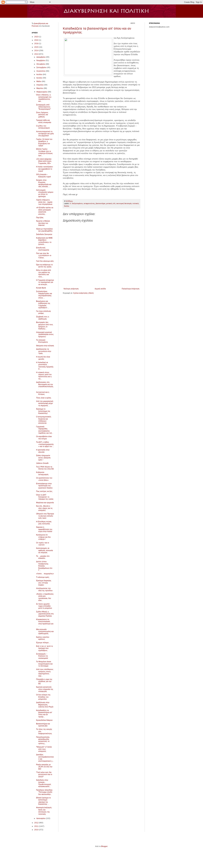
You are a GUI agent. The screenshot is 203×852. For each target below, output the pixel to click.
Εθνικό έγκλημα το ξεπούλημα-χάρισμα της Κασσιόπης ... (43, 801)
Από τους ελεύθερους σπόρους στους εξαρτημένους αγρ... (44, 672)
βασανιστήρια (100, 203)
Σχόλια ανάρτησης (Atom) (83, 293)
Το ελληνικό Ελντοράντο (42, 341)
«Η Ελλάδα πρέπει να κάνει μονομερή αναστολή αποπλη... (44, 211)
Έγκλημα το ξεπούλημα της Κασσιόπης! (43, 411)
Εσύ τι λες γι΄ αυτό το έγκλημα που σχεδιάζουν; (44, 648)
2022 (36, 40)
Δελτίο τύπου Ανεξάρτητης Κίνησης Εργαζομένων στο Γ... (44, 566)
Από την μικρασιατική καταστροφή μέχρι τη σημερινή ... (44, 403)
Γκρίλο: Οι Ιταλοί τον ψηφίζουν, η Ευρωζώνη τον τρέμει (44, 142)
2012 (36, 823)
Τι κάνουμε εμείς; (42, 577)
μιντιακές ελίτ (110, 203)
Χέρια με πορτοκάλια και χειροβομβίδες (44, 230)
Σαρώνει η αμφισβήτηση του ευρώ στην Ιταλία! (44, 529)
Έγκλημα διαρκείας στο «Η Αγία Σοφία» (43, 583)
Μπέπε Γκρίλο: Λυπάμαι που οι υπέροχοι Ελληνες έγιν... (44, 152)
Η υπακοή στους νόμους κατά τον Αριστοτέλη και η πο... (44, 375)
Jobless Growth (42, 463)
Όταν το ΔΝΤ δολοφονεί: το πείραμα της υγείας (44, 497)
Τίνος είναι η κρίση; (43, 398)
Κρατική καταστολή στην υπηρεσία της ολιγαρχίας (44, 689)
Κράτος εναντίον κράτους (42, 638)
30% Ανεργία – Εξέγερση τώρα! (43, 175)
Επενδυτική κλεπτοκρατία (42, 249)
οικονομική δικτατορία (124, 203)
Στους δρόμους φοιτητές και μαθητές (42, 114)
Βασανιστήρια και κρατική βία (43, 725)
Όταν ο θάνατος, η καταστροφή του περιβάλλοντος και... (43, 98)
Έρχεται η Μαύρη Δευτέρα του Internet (43, 223)
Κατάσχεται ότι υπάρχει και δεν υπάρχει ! (43, 537)
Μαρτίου (40, 88)
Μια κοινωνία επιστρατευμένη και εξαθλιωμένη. (45, 631)
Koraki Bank (41, 288)
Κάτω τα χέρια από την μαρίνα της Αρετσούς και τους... (43, 273)
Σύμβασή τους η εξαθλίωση (42, 318)
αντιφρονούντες (89, 203)
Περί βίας (40, 218)
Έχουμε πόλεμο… (43, 643)
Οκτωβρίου (41, 64)
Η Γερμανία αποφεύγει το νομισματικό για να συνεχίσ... (45, 282)
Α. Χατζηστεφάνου (76, 203)
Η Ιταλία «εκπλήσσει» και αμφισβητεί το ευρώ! (44, 169)
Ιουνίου (39, 78)
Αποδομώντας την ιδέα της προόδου (44, 589)
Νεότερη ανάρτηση (71, 289)
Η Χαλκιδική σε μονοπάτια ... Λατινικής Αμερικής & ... (44, 365)
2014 (36, 50)
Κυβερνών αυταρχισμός (42, 473)
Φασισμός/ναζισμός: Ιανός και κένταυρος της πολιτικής (44, 811)
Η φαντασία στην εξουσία (42, 451)
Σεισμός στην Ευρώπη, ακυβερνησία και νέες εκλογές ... (43, 183)
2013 (36, 54)
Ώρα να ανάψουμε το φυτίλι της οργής (44, 266)
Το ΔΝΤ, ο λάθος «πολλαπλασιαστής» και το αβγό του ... (45, 444)
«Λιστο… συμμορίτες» (45, 574)
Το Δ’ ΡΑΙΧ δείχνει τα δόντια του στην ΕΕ (45, 468)
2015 (36, 47)
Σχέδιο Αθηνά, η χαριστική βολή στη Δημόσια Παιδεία (45, 614)
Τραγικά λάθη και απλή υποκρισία (43, 121)
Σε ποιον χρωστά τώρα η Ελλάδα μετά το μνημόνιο (44, 606)
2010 (36, 830)
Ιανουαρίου (41, 818)
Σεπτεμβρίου (41, 67)
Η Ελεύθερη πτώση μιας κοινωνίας (43, 523)
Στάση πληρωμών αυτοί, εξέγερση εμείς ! (43, 457)
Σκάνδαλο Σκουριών (44, 234)
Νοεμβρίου (41, 60)
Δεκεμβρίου (41, 57)
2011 (36, 826)
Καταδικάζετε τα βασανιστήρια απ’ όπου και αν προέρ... (44, 713)
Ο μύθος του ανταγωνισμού (43, 127)
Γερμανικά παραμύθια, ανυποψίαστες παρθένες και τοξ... (44, 430)
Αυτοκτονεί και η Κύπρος (42, 393)
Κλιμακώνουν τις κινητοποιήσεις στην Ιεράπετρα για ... (44, 622)
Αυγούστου (41, 71)
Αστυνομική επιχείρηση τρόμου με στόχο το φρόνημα (44, 193)
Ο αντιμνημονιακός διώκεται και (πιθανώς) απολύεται (43, 420)
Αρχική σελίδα (100, 289)
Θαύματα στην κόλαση (45, 346)
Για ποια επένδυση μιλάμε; (43, 312)
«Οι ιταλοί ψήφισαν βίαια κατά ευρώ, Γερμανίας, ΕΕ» (44, 161)
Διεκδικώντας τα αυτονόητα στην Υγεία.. (43, 351)
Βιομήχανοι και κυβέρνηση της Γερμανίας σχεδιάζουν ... (43, 304)
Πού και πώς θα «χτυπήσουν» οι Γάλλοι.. (43, 255)
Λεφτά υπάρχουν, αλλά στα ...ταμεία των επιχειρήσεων (44, 202)
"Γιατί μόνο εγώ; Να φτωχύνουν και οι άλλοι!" (44, 774)
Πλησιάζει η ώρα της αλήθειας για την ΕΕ (44, 681)
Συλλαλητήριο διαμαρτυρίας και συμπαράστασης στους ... (44, 294)
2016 (36, 44)
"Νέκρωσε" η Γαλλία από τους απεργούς (44, 749)
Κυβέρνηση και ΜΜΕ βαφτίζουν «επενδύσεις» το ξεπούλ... (44, 241)
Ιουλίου (39, 74)
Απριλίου (40, 85)
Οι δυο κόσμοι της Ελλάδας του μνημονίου (43, 697)
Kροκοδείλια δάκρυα (44, 720)
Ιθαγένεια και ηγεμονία (45, 503)
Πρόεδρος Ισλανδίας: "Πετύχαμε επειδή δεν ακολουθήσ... (44, 792)
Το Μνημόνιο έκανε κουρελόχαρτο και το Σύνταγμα (44, 664)
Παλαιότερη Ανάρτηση (130, 289)
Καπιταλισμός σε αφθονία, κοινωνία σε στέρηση (44, 550)
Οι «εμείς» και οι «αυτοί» (42, 544)
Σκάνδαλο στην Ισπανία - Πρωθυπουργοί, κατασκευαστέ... (43, 783)
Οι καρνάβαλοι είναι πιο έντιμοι (44, 437)
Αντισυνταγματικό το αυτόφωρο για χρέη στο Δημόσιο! (45, 133)
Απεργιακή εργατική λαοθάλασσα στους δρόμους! (45, 334)
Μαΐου (39, 81)
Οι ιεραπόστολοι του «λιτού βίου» (44, 479)
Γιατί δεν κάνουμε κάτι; (45, 261)
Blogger (104, 846)
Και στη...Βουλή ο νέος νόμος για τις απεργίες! (44, 508)
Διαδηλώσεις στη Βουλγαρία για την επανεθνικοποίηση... (45, 385)
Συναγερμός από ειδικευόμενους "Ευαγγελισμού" (43, 107)
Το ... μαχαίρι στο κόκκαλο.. (42, 557)
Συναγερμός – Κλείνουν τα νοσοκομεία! (42, 656)
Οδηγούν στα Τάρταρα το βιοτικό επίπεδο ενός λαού (45, 516)
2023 (36, 37)
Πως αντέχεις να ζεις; (44, 491)
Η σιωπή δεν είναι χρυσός (43, 358)
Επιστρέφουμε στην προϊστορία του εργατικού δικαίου (44, 486)
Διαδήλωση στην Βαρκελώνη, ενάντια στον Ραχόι (44, 704)
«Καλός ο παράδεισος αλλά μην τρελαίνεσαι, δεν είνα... (45, 597)
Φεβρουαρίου (42, 92)
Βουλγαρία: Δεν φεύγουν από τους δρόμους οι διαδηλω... (44, 325)
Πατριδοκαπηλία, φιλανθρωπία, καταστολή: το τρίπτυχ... (43, 740)
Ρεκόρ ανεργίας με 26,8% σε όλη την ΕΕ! (44, 767)
